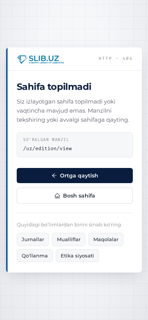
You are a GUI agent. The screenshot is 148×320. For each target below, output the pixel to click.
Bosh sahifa (79, 195)
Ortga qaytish (79, 175)
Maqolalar (105, 239)
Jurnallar (33, 239)
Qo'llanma (35, 256)
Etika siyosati (77, 256)
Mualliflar (68, 239)
